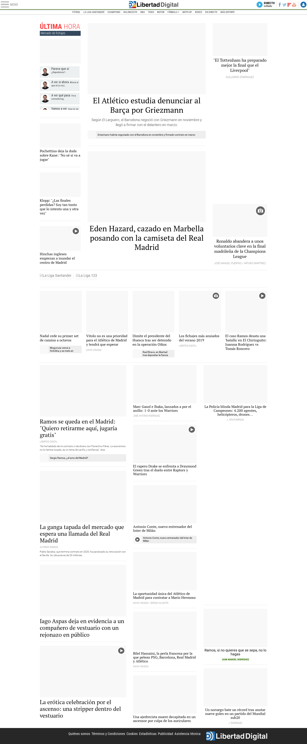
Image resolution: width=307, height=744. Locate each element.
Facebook (279, 5)
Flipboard (289, 4)
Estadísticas (148, 734)
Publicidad (165, 734)
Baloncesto (130, 12)
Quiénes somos (79, 734)
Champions (113, 12)
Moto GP (187, 12)
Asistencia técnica (187, 734)
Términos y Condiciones (108, 734)
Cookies (132, 734)
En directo (211, 12)
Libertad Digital (153, 4)
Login (303, 5)
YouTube (294, 5)
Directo (269, 5)
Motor (160, 12)
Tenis (151, 12)
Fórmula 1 (173, 12)
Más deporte (227, 12)
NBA (142, 12)
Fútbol (76, 12)
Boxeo (198, 12)
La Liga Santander (94, 12)
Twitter (284, 5)
